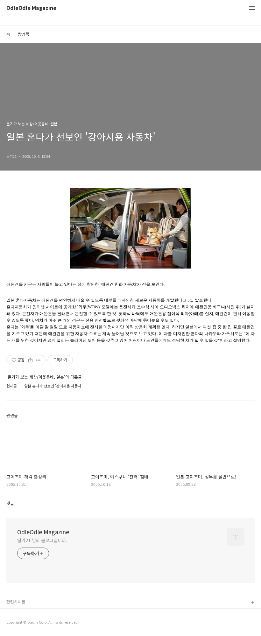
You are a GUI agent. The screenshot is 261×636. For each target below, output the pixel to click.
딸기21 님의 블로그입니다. (42, 540)
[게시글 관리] (38, 360)
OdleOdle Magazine (31, 8)
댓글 (10, 503)
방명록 (23, 34)
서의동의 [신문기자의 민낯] (30, 613)
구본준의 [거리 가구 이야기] (31, 623)
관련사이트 (15, 602)
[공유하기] (30, 360)
